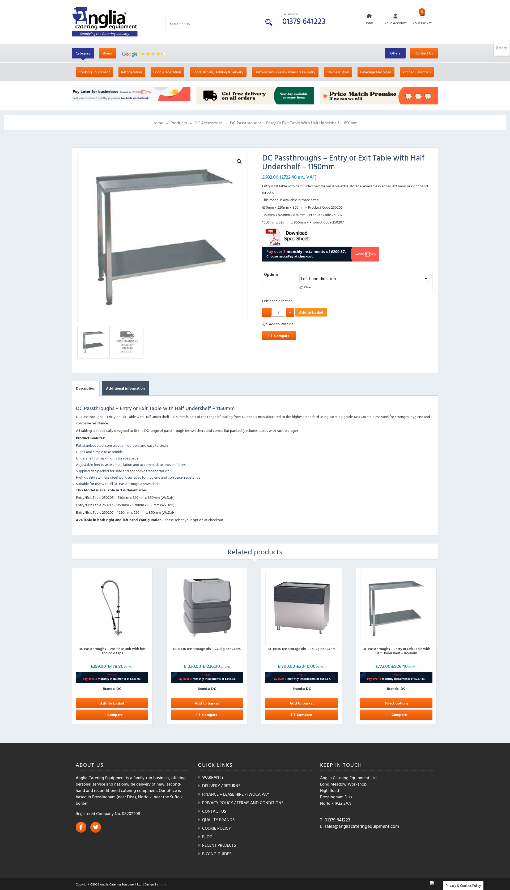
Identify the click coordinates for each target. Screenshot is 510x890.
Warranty (213, 777)
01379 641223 (303, 21)
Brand (107, 53)
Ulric (163, 884)
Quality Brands (218, 819)
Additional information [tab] (125, 388)
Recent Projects (219, 845)
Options (271, 274)
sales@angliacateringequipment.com (362, 826)
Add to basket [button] (112, 703)
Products (179, 123)
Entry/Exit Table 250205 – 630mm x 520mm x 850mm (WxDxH (124, 497)
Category (83, 53)
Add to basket (311, 312)
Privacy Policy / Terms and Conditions (242, 802)
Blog (207, 836)
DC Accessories (208, 123)
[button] (239, 161)
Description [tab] (85, 388)
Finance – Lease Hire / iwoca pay (235, 794)
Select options (396, 703)
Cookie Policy (216, 828)
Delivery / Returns (221, 785)
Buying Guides (216, 853)
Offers (395, 53)
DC (118, 688)
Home (157, 123)
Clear (307, 287)
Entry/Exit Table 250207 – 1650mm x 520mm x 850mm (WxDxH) (126, 512)
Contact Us (424, 53)
